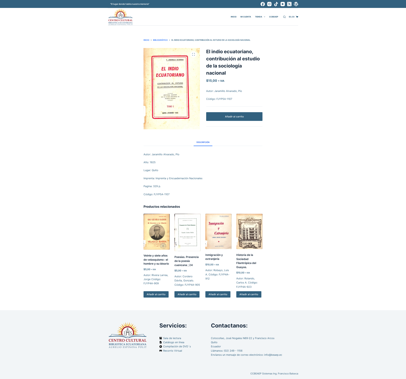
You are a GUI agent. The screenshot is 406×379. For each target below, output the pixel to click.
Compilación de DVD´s (177, 346)
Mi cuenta (245, 17)
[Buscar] (284, 17)
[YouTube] (283, 4)
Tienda (258, 17)
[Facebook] (263, 4)
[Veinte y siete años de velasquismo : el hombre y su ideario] (157, 232)
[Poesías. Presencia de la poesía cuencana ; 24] (187, 232)
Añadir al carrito (234, 116)
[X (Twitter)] (289, 4)
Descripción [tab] (203, 142)
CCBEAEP (273, 17)
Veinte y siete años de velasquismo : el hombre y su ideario (156, 259)
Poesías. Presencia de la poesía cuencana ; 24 (186, 261)
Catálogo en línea (173, 342)
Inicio (233, 17)
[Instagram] (269, 4)
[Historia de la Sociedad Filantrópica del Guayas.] (249, 231)
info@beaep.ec (273, 354)
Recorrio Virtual (172, 350)
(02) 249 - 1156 (233, 350)
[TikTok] (276, 4)
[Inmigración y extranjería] (218, 231)
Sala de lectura (172, 338)
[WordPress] (296, 4)
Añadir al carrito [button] (156, 294)
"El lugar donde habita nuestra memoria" (129, 4)
